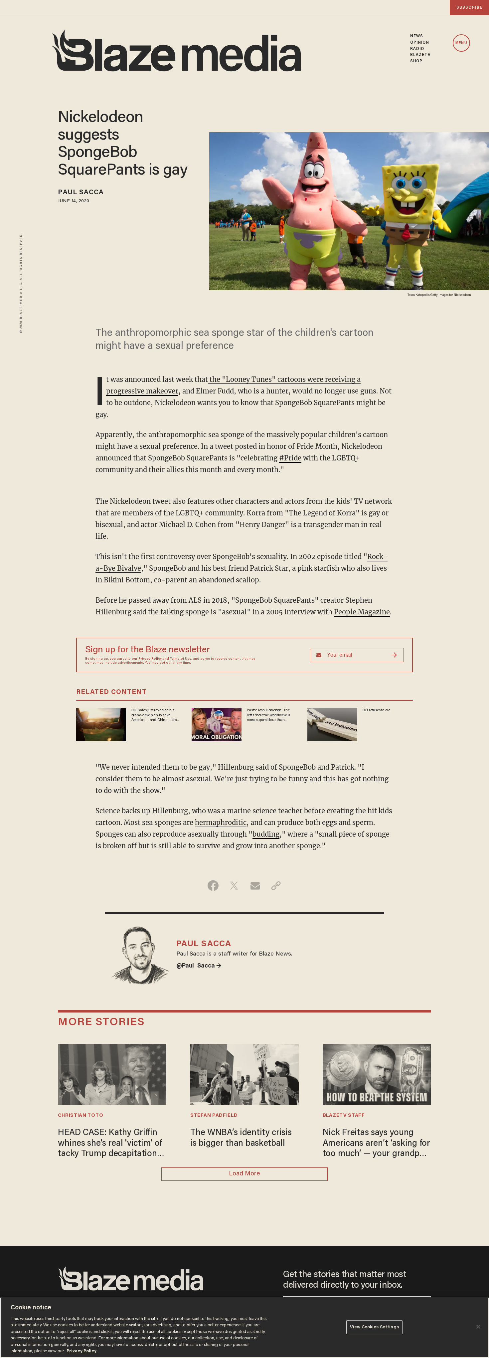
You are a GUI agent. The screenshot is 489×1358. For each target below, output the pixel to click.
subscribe (469, 7)
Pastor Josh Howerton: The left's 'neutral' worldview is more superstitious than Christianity (268, 715)
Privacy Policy (150, 659)
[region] (244, 1327)
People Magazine (362, 612)
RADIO (417, 49)
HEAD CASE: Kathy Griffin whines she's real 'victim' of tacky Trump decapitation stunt (110, 1144)
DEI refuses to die (376, 710)
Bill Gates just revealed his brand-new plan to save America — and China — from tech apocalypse (155, 715)
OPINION (419, 43)
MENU (461, 43)
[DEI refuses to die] (332, 724)
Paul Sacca (81, 192)
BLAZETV (420, 55)
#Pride (290, 458)
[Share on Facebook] (213, 885)
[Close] (478, 1326)
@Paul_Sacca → (199, 966)
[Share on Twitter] (234, 885)
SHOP (416, 61)
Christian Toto (80, 1115)
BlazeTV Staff (344, 1115)
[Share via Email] (254, 885)
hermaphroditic (220, 822)
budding (265, 834)
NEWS (416, 36)
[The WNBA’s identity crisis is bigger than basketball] (244, 1073)
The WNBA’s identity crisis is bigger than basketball (241, 1138)
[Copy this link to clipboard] (275, 885)
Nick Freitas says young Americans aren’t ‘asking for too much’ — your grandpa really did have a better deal (376, 1144)
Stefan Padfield (214, 1115)
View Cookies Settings (374, 1327)
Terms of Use (180, 659)
